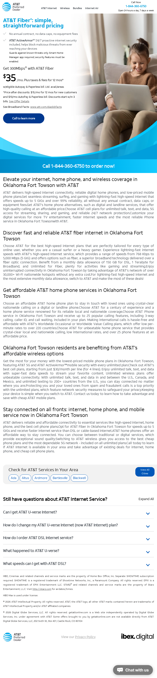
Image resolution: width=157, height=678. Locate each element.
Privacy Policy (85, 637)
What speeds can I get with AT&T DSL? (34, 563)
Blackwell (79, 478)
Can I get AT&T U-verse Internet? (30, 512)
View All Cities (144, 471)
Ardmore (41, 478)
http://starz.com (42, 589)
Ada (13, 478)
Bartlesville (60, 478)
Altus (25, 478)
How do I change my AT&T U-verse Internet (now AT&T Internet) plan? (60, 525)
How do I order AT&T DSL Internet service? (38, 537)
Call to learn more (23, 118)
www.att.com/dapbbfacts (46, 107)
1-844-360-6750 (136, 6)
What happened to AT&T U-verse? (31, 550)
